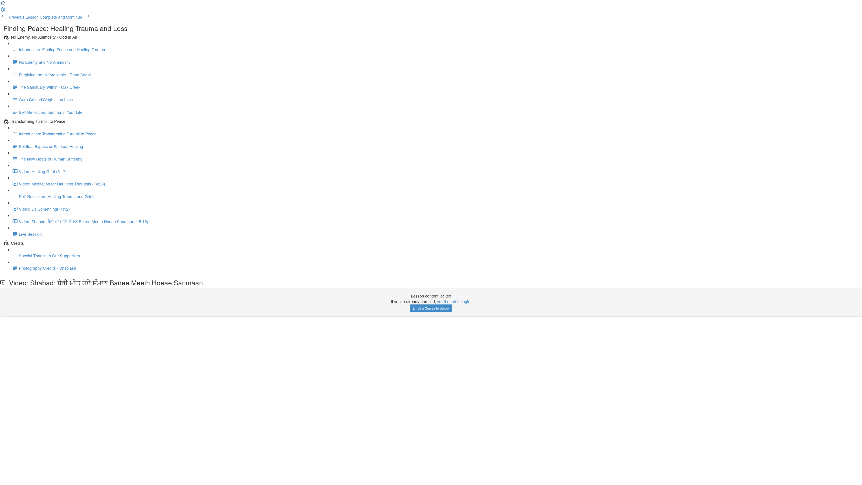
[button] (2, 4)
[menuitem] (2, 10)
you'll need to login (453, 301)
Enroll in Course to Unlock (431, 308)
